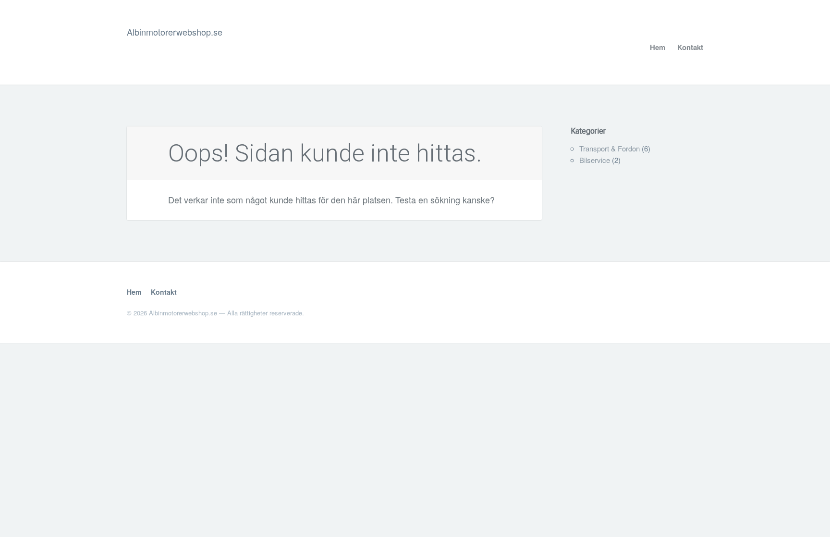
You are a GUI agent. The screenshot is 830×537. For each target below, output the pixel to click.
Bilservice (594, 160)
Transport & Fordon (609, 148)
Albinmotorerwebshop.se (174, 31)
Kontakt (690, 47)
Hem (657, 47)
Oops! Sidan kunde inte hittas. (325, 153)
